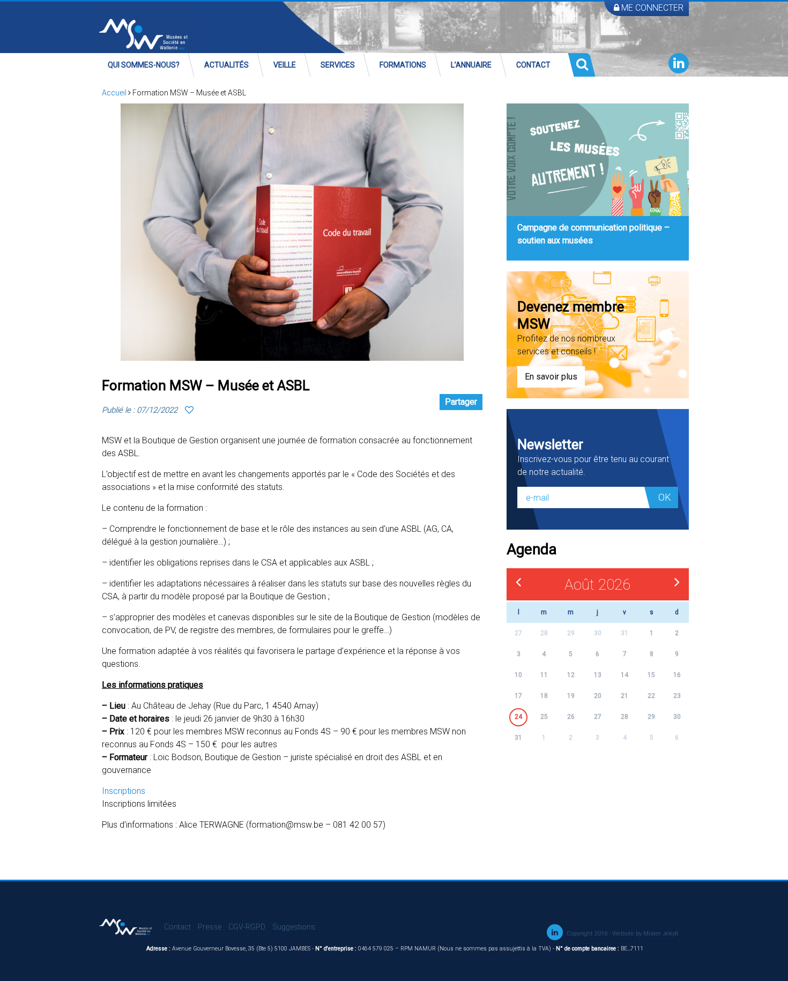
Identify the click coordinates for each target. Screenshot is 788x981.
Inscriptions (123, 791)
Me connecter (651, 8)
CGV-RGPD (246, 927)
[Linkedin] (678, 63)
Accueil (114, 92)
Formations (403, 65)
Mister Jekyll (660, 933)
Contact (533, 65)
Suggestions (293, 927)
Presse (209, 927)
